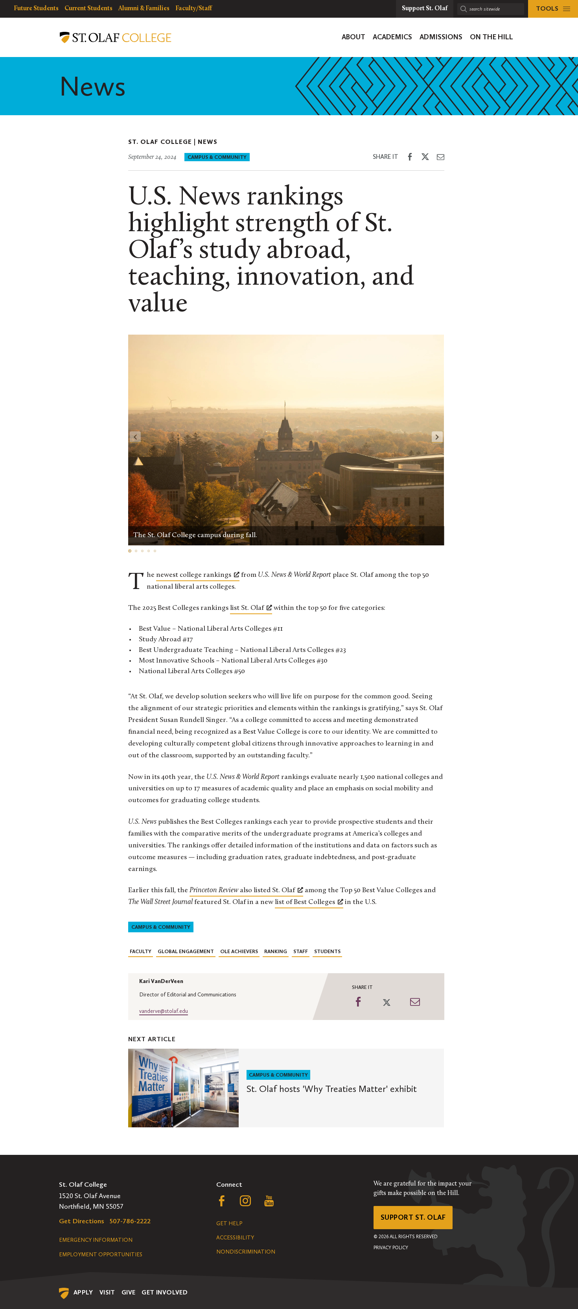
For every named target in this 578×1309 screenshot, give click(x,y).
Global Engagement (186, 951)
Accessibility (235, 1237)
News (207, 141)
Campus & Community (217, 157)
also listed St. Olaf (242, 890)
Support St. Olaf (413, 1217)
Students (327, 951)
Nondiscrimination (245, 1251)
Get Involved (165, 1292)
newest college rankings (193, 575)
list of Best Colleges (305, 902)
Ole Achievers (239, 951)
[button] (437, 437)
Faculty (140, 951)
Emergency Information (96, 1240)
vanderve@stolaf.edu (163, 1011)
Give (128, 1292)
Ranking (275, 951)
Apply (83, 1292)
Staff (300, 951)
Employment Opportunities (100, 1254)
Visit (107, 1292)
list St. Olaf (247, 608)
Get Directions (81, 1221)
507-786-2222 (130, 1221)
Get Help (229, 1223)
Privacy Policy (391, 1247)
